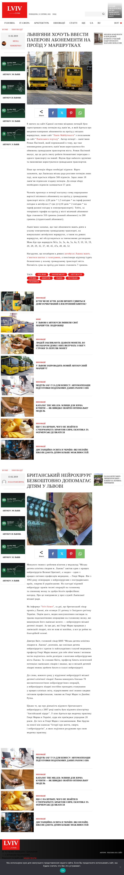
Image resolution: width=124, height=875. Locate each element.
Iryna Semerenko (15, 43)
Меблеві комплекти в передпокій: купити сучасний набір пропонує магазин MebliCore (113, 39)
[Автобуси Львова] (13, 87)
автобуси (76, 274)
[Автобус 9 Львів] (13, 134)
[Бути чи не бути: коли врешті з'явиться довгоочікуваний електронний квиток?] (17, 301)
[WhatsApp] (80, 112)
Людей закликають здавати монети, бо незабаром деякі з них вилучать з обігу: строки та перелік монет (61, 345)
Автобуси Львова (12, 98)
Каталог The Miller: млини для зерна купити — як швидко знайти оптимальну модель (62, 408)
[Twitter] (62, 112)
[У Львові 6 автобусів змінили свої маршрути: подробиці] (17, 323)
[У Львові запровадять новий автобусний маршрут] (17, 365)
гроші (32, 278)
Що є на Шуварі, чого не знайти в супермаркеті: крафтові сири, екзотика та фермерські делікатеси (62, 429)
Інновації (17, 30)
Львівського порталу (47, 139)
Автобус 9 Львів (11, 144)
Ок (62, 870)
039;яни (42, 274)
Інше (38, 319)
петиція (72, 278)
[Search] (103, 14)
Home (5, 30)
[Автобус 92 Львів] (13, 110)
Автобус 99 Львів (11, 74)
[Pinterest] (71, 112)
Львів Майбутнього (64, 135)
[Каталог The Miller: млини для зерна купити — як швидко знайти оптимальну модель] (17, 407)
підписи (34, 282)
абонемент (58, 274)
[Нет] (120, 867)
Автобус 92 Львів (11, 121)
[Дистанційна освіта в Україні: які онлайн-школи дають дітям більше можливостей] (17, 450)
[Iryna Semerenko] (4, 43)
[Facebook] (52, 112)
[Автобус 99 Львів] (13, 64)
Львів (59, 278)
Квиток (46, 278)
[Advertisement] (109, 94)
